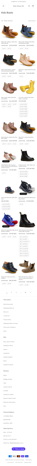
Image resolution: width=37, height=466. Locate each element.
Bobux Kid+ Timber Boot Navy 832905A (8, 277)
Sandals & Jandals (8, 394)
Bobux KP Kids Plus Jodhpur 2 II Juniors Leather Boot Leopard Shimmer (26, 278)
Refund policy (29, 459)
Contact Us (6, 316)
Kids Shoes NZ (12, 459)
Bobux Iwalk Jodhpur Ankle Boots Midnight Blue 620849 (26, 42)
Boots (5, 361)
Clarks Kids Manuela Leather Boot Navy (9, 198)
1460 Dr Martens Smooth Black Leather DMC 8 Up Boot (26, 230)
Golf (4, 406)
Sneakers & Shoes (8, 364)
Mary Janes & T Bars (8, 341)
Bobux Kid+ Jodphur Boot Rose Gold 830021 (27, 70)
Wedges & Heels (7, 379)
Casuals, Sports (7, 387)
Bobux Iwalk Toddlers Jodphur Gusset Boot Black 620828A (8, 70)
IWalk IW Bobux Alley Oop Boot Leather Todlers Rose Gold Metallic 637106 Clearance (9, 166)
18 (25, 292)
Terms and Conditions (9, 327)
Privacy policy (10, 462)
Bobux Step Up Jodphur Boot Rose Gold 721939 (9, 138)
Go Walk (5, 390)
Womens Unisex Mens (9, 402)
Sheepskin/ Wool (8, 345)
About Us (6, 312)
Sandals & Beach (8, 357)
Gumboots (6, 353)
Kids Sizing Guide (8, 304)
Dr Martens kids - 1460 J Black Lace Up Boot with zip (27, 165)
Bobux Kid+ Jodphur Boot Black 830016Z (26, 138)
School (5, 349)
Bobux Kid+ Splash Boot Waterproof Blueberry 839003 (9, 230)
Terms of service (19, 462)
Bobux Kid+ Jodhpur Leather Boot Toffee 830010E (9, 42)
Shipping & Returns (8, 308)
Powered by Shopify (19, 459)
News (4, 331)
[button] (3, 6)
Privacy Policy (7, 319)
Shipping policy (27, 462)
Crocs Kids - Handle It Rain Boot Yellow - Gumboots (26, 98)
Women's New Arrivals (9, 398)
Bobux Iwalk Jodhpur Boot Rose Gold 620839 (8, 98)
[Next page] (30, 292)
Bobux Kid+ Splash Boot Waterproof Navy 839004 (27, 198)
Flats (4, 383)
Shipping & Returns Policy (10, 323)
